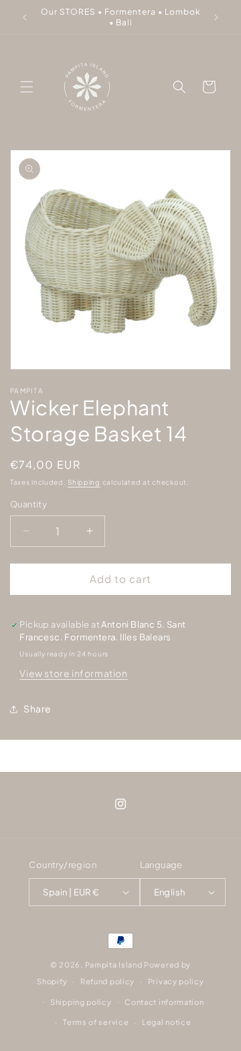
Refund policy (107, 981)
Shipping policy (81, 1002)
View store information (73, 673)
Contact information (164, 1002)
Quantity (28, 504)
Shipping (84, 482)
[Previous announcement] (24, 17)
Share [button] (37, 708)
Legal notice (166, 1022)
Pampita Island (114, 964)
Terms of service (96, 1022)
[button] (27, 86)
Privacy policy (176, 981)
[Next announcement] (216, 17)
